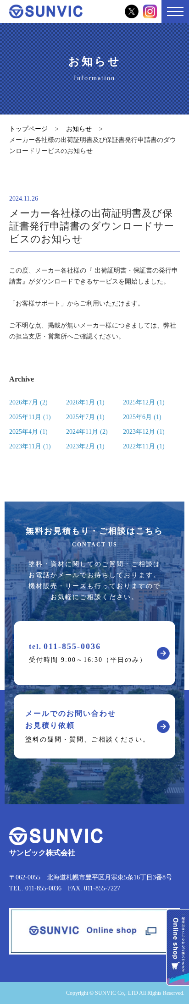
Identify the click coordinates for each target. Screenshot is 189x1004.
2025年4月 (28, 431)
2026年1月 (85, 402)
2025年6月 (142, 417)
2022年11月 (144, 446)
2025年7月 (85, 417)
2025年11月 (30, 417)
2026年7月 (28, 402)
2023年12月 (144, 431)
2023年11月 (30, 446)
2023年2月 (85, 446)
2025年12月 (144, 402)
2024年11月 (87, 431)
